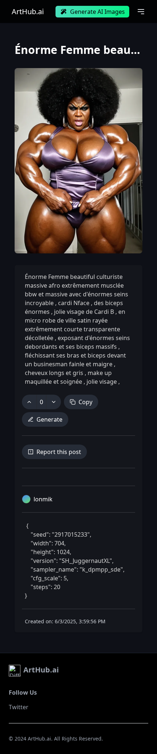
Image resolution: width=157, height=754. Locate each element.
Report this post (59, 452)
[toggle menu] (141, 11)
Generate (49, 419)
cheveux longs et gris (55, 373)
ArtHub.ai (28, 11)
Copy (85, 402)
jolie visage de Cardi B (84, 312)
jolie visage (101, 382)
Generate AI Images (97, 12)
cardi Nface (74, 303)
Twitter (18, 707)
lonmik (43, 499)
